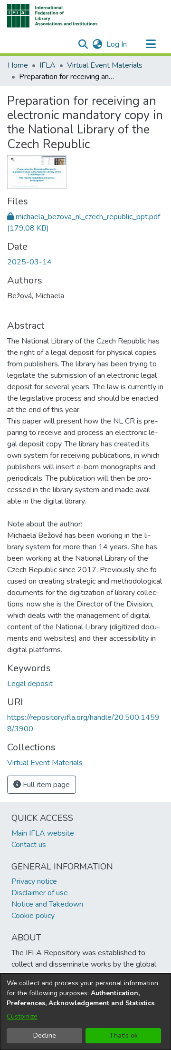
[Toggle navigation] (150, 44)
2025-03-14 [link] (29, 262)
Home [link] (18, 65)
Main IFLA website (42, 833)
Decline (44, 1035)
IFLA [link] (47, 65)
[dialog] (85, 1011)
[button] (52, 16)
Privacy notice (34, 881)
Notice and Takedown (47, 904)
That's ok (123, 1035)
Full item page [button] (45, 784)
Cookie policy (33, 915)
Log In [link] (117, 44)
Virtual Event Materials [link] (104, 65)
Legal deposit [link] (30, 683)
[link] (45, 762)
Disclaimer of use (39, 893)
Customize (22, 1016)
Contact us (28, 844)
